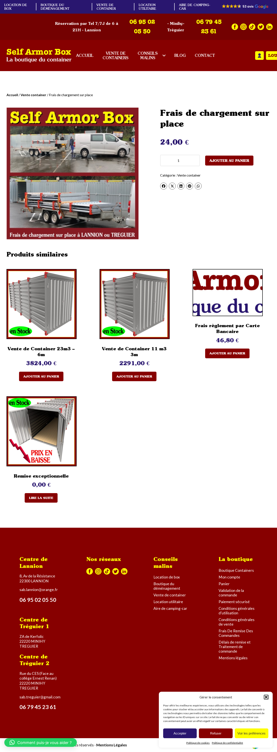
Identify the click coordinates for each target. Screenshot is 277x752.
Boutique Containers (236, 570)
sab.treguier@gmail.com (39, 697)
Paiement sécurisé (234, 601)
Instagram (243, 27)
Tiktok (252, 27)
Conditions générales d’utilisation (236, 610)
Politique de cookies (198, 742)
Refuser (215, 733)
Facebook (235, 27)
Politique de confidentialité (227, 742)
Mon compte (259, 55)
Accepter (180, 733)
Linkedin (269, 27)
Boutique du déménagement (55, 6)
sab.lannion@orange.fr (38, 589)
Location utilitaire (147, 6)
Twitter (261, 27)
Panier (224, 584)
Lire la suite (41, 498)
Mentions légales (233, 658)
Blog (180, 55)
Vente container (33, 95)
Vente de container (106, 6)
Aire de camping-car (170, 608)
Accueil (84, 55)
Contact (205, 55)
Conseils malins (148, 55)
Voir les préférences (251, 733)
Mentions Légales (111, 745)
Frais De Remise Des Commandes (236, 633)
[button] (266, 697)
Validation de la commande (231, 592)
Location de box (166, 577)
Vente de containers (116, 55)
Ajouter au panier (229, 160)
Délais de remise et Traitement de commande (235, 646)
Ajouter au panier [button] (41, 376)
